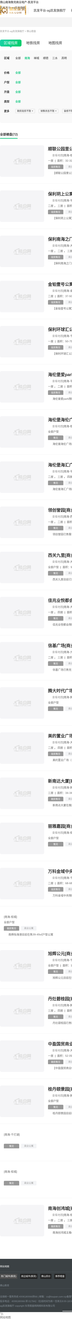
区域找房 (11, 43)
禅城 (36, 58)
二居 (51, 205)
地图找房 (55, 43)
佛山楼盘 (31, 31)
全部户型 (53, 431)
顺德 (45, 58)
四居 (61, 612)
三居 (61, 205)
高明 (64, 58)
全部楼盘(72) (9, 134)
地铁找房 (33, 43)
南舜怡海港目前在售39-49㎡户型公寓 (30, 934)
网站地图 (4, 1266)
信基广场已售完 (62, 669)
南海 (27, 58)
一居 (51, 160)
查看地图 (57, 155)
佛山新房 (4, 1285)
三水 (55, 58)
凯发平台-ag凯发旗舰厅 (13, 9)
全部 (18, 58)
